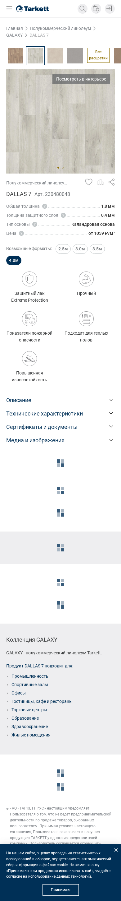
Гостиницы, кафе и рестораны (42, 701)
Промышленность (29, 676)
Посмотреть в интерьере (81, 79)
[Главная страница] (32, 8)
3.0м (80, 248)
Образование (25, 718)
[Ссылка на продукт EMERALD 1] (75, 56)
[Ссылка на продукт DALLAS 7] (35, 56)
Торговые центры (29, 709)
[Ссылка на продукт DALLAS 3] (16, 56)
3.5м (97, 248)
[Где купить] (96, 9)
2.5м (63, 248)
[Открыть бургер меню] (9, 9)
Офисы (18, 692)
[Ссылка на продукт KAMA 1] (55, 56)
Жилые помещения (31, 734)
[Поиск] (82, 9)
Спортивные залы (29, 684)
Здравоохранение (29, 726)
